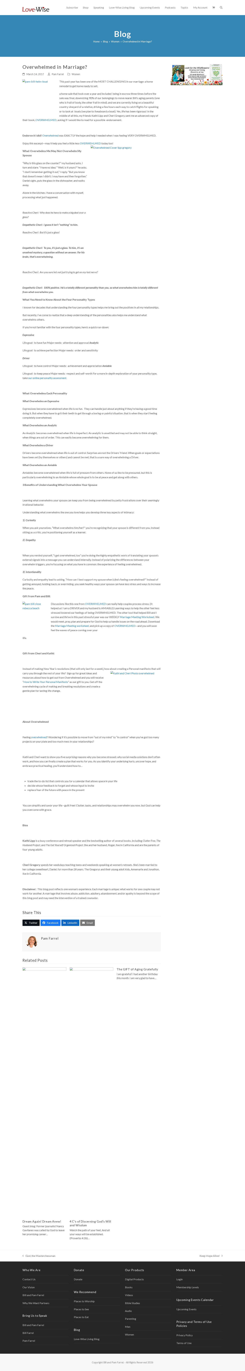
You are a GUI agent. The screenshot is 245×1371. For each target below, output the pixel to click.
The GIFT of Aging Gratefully (137, 969)
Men (127, 1326)
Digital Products (134, 1279)
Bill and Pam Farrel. (113, 1362)
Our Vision (28, 1287)
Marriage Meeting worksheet (72, 625)
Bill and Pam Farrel (33, 1295)
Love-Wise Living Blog (87, 1339)
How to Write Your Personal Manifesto (46, 681)
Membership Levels (187, 1287)
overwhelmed (39, 737)
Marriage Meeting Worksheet (137, 617)
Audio (128, 1310)
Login (179, 1279)
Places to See (81, 1309)
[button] (213, 7)
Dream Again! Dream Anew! (41, 1221)
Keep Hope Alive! (210, 1256)
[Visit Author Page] (32, 941)
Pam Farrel (58, 74)
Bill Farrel (28, 1332)
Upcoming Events (186, 1309)
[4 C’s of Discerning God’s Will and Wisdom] (92, 1091)
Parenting (130, 1318)
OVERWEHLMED (90, 143)
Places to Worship (84, 1301)
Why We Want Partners (35, 1303)
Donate (78, 1279)
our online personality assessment (47, 377)
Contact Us (29, 1279)
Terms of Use (184, 1343)
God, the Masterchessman (38, 1256)
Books (128, 1287)
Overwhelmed (50, 135)
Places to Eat (81, 1317)
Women (76, 74)
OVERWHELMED (46, 120)
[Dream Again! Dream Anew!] (44, 1091)
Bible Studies (132, 1303)
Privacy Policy (184, 1335)
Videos (129, 1295)
